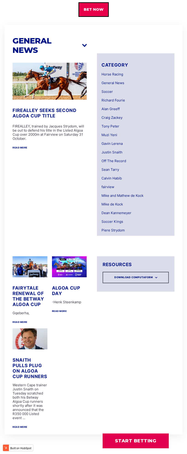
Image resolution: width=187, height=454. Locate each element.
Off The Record (113, 161)
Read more (20, 147)
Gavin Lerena (112, 144)
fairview (107, 187)
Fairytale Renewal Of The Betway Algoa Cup (28, 296)
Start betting (135, 441)
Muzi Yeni (109, 135)
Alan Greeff (110, 109)
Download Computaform (133, 277)
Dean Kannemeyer (116, 213)
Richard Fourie (113, 100)
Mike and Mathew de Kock (122, 196)
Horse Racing (112, 74)
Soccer (107, 92)
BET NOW (94, 9)
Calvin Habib (111, 178)
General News (112, 83)
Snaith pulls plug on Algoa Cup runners (30, 368)
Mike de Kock (112, 204)
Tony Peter (110, 126)
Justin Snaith (111, 152)
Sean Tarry (110, 170)
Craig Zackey (111, 118)
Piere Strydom (113, 230)
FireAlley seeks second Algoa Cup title (45, 113)
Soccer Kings (112, 222)
